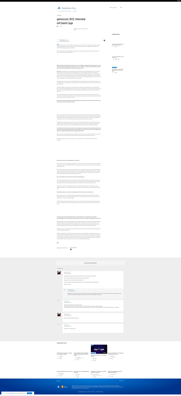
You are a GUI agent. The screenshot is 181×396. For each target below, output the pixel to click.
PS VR (63, 11)
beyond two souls (59, 247)
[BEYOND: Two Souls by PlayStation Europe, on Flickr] (64, 62)
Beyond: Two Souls (66, 47)
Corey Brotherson (113, 374)
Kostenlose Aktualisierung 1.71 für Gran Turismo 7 (65, 371)
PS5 (58, 11)
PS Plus (69, 11)
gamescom (64, 247)
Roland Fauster (62, 39)
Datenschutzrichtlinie (91, 391)
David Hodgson (78, 357)
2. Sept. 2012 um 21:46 (67, 302)
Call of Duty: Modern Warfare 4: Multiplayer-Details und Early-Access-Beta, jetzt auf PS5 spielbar (81, 354)
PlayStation (68, 8)
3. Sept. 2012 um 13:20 (67, 326)
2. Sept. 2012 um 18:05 (67, 273)
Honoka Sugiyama (95, 374)
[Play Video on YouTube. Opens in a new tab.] (105, 352)
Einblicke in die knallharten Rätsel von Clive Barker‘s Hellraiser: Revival (115, 372)
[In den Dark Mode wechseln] (110, 7)
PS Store (66, 11)
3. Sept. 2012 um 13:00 (67, 315)
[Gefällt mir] (116, 46)
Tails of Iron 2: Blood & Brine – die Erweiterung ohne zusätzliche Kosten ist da (115, 353)
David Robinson (61, 373)
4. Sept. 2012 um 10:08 (71, 290)
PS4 (60, 11)
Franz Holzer (95, 358)
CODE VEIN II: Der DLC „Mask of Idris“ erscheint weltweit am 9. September (98, 372)
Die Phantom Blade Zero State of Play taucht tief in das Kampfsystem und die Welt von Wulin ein (117, 70)
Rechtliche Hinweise (99, 391)
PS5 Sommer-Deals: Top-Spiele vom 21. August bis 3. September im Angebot (64, 353)
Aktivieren (29, 393)
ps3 (67, 247)
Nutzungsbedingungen (82, 391)
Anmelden (114, 7)
